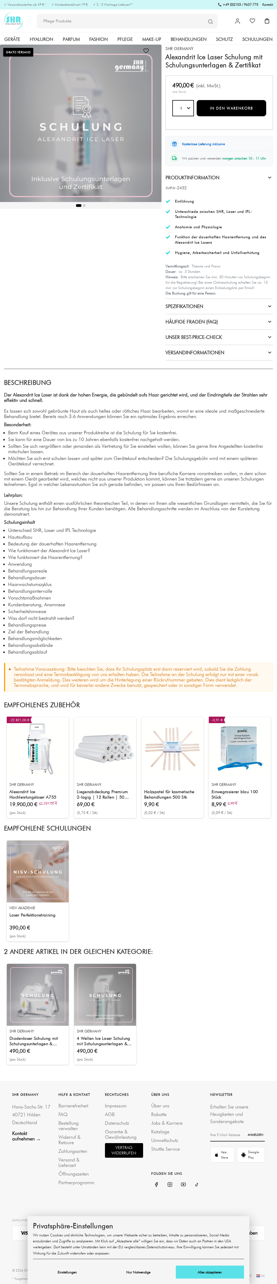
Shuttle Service (165, 1149)
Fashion (98, 39)
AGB (110, 1114)
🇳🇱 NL (260, 1276)
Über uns (160, 1105)
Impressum (116, 1105)
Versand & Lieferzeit (69, 1162)
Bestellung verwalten (68, 1125)
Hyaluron (41, 39)
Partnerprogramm (76, 1182)
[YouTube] (183, 1184)
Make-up (151, 39)
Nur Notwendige (138, 1272)
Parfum (71, 39)
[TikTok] (197, 1184)
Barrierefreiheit (73, 1105)
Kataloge (160, 1131)
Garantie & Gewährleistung (121, 1134)
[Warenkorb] (267, 21)
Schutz (224, 39)
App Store (224, 1154)
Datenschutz (117, 1123)
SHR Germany (180, 48)
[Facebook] (156, 1184)
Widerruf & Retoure (69, 1139)
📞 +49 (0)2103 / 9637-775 (238, 4)
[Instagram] (170, 1184)
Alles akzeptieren (210, 1272)
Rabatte (159, 1114)
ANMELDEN (255, 1135)
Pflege (125, 39)
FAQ (63, 1114)
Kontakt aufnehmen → (26, 1135)
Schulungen (257, 39)
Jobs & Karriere (167, 1123)
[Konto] (237, 21)
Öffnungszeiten (73, 1174)
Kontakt (267, 4)
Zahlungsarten (72, 1151)
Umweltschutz (164, 1140)
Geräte (12, 39)
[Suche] (210, 21)
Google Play (253, 1154)
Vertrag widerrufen (123, 1150)
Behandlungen (189, 39)
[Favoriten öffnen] (252, 21)
